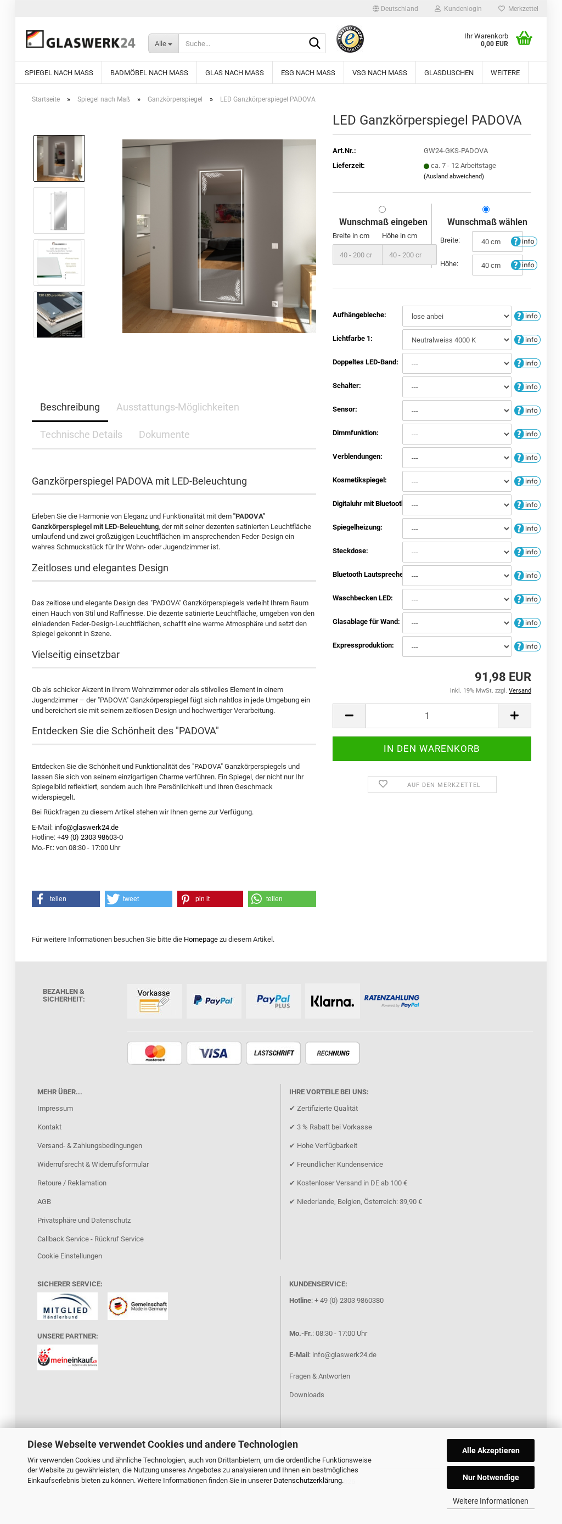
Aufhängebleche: (359, 315)
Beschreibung (70, 407)
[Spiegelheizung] (527, 528)
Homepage (201, 939)
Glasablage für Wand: (366, 621)
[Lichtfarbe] (527, 339)
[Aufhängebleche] (527, 315)
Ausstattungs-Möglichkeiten (177, 407)
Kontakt (49, 1127)
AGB (44, 1201)
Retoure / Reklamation (71, 1183)
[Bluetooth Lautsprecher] (527, 575)
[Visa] (215, 1054)
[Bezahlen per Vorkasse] (156, 1002)
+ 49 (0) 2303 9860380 (349, 1300)
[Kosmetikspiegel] (527, 480)
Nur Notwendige (491, 1477)
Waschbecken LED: (363, 598)
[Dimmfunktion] (527, 433)
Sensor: (345, 409)
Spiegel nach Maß (59, 73)
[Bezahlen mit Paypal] (215, 1002)
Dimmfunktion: (356, 433)
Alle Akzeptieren (491, 1450)
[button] (395, 9)
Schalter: (347, 385)
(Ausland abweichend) (454, 176)
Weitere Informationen (491, 1501)
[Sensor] (527, 410)
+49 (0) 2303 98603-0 (90, 837)
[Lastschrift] (275, 1054)
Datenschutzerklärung (307, 1480)
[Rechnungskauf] (334, 1054)
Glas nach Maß (234, 73)
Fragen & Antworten (319, 1376)
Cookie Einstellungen (69, 1256)
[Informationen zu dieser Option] (524, 241)
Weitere (505, 73)
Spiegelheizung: (358, 527)
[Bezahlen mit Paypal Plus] (275, 1002)
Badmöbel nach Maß (149, 73)
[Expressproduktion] (527, 646)
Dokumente (164, 434)
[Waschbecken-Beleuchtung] (527, 598)
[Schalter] (527, 386)
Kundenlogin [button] (461, 9)
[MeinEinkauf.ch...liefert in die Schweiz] (71, 1361)
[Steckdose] (527, 551)
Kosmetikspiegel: (360, 480)
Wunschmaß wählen (487, 222)
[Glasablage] (527, 622)
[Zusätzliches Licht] (527, 362)
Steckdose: (350, 551)
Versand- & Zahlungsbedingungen (89, 1145)
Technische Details (81, 434)
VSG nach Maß (379, 73)
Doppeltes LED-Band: (365, 362)
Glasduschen (449, 73)
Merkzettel (521, 9)
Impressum (55, 1108)
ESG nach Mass (308, 73)
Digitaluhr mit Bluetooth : (367, 503)
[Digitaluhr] (527, 504)
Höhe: (449, 264)
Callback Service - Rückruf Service (90, 1239)
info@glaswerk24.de (86, 827)
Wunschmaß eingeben (383, 222)
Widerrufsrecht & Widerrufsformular (93, 1164)
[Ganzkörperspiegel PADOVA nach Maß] (219, 236)
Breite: (450, 240)
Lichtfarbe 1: (353, 338)
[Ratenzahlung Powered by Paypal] (393, 1002)
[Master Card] (156, 1054)
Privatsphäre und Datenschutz (84, 1220)
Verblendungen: (358, 456)
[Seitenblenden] (527, 457)
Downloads (306, 1395)
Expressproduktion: (363, 645)
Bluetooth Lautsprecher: (367, 574)
